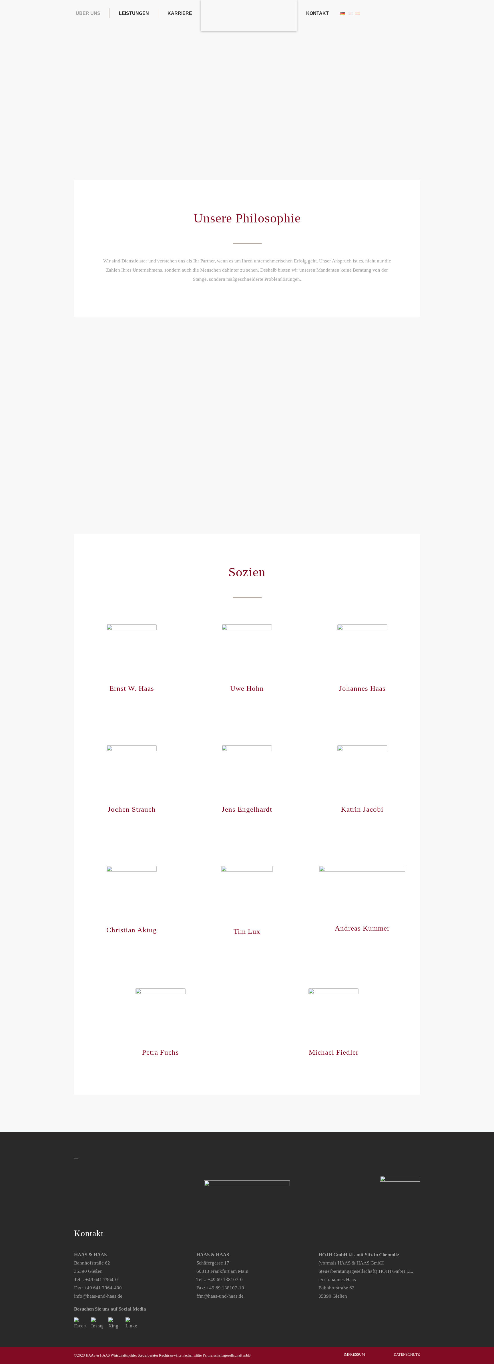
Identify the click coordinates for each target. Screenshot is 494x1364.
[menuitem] (91, 13)
